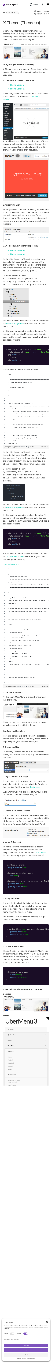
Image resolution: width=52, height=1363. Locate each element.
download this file (15, 556)
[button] (12, 12)
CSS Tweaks (40, 852)
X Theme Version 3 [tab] (16, 89)
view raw (44, 447)
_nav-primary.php (10, 447)
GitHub (32, 447)
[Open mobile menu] (48, 4)
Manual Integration (15, 323)
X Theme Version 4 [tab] (17, 85)
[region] (26, 409)
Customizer (35, 787)
